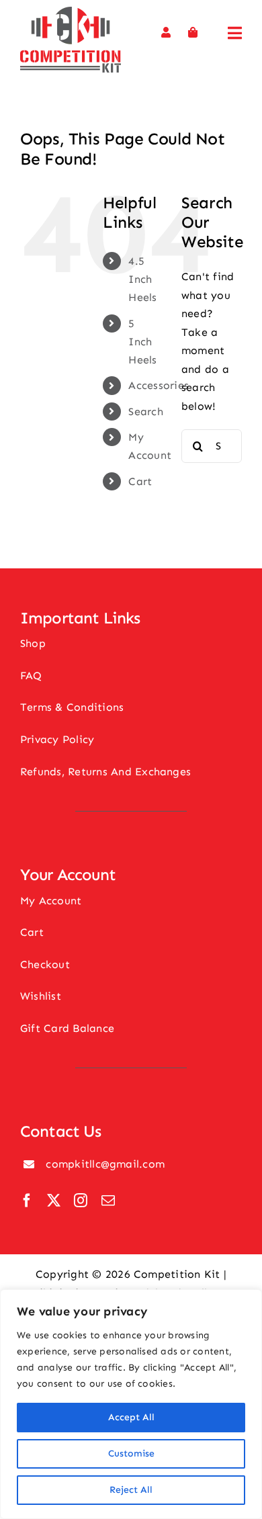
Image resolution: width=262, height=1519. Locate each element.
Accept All (131, 1417)
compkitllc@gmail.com (105, 1164)
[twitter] (53, 1200)
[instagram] (80, 1200)
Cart (140, 481)
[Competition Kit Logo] (70, 11)
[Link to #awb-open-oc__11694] (235, 33)
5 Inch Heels (142, 341)
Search (145, 411)
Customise (131, 1453)
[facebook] (27, 1200)
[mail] (108, 1200)
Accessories (158, 385)
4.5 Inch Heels (142, 279)
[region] (131, 1404)
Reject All (131, 1489)
